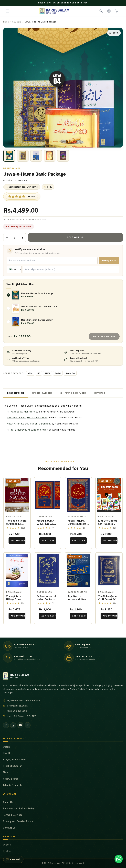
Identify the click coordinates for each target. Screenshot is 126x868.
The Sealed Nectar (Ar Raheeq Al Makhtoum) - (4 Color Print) (17, 525)
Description (15, 393)
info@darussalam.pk (17, 705)
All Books (16, 22)
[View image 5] (63, 156)
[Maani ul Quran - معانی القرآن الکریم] (47, 495)
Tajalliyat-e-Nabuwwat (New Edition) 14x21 (77, 599)
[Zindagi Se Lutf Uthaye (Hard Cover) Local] (17, 570)
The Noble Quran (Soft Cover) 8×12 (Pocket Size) (108, 599)
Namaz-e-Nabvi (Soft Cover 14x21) (27, 417)
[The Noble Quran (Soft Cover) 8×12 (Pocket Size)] (109, 570)
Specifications (42, 393)
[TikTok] (28, 725)
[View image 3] (36, 156)
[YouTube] (20, 725)
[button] (7, 11)
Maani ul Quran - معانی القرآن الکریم (46, 522)
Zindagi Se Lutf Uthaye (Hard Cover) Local (14, 599)
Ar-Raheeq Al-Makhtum (21, 411)
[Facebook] (6, 725)
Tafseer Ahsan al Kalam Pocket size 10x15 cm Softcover (47, 601)
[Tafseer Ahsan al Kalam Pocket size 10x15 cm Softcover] (47, 570)
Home (6, 22)
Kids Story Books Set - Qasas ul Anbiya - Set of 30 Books (108, 525)
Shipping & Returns (73, 393)
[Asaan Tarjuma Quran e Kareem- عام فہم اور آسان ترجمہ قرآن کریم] (78, 495)
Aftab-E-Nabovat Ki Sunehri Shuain (27, 429)
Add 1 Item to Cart (104, 336)
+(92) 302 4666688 (17, 710)
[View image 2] (23, 156)
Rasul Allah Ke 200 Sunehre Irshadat (29, 423)
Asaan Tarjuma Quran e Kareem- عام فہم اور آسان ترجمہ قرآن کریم (77, 525)
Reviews (99, 393)
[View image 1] (9, 156)
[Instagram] (13, 725)
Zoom (115, 33)
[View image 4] (49, 156)
